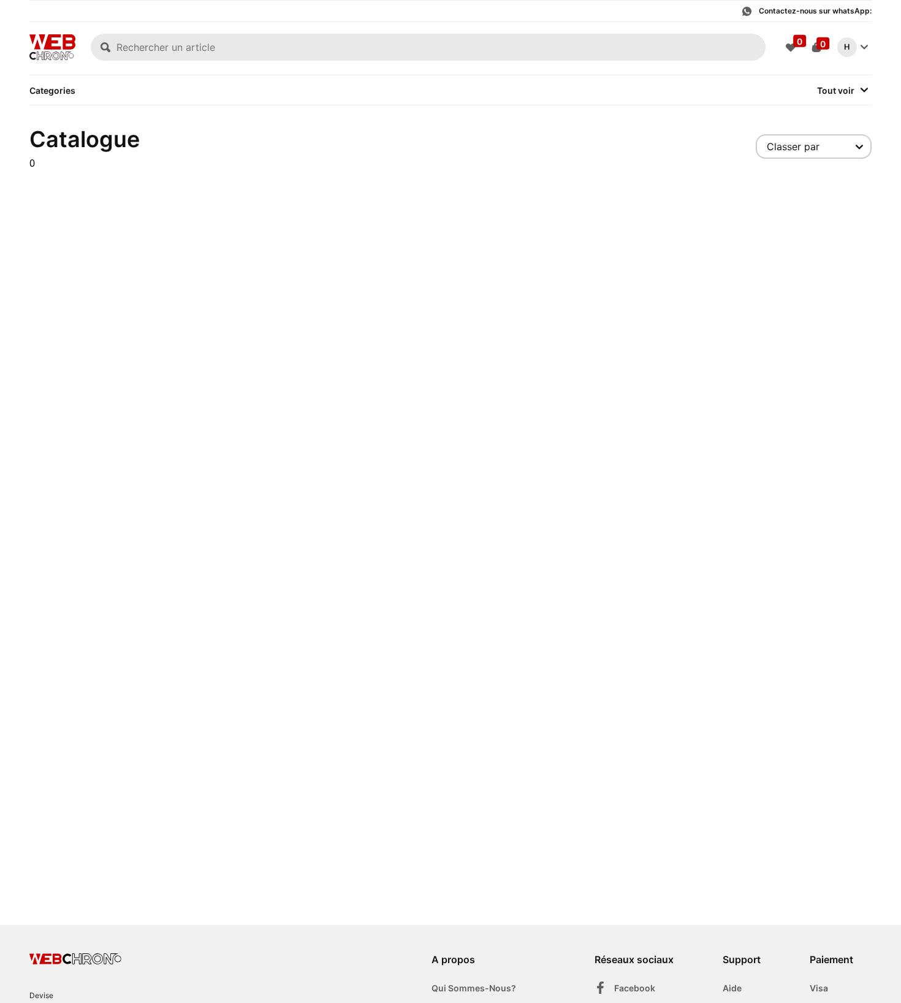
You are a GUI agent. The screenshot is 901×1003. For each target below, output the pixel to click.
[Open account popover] (864, 47)
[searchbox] (428, 47)
